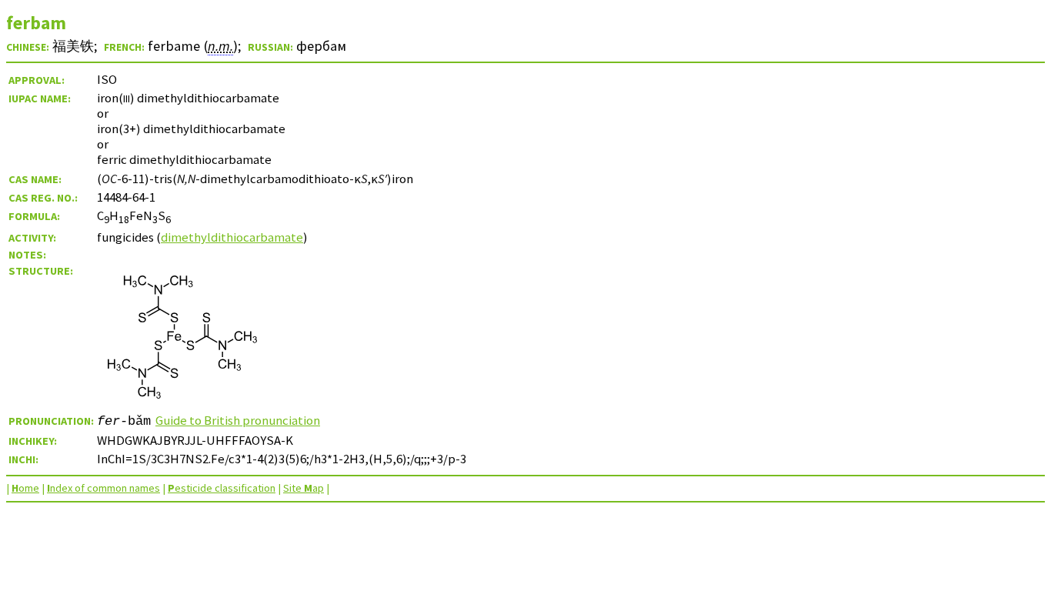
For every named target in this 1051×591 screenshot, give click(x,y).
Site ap (303, 488)
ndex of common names (103, 488)
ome (25, 488)
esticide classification (221, 488)
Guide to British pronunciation (237, 420)
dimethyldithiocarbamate (232, 237)
